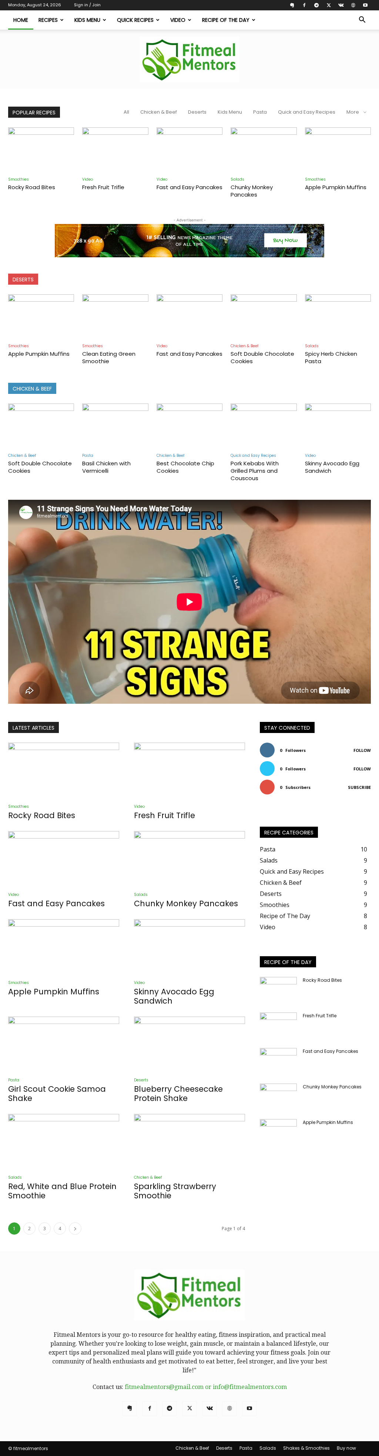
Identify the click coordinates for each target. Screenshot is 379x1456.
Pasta (260, 112)
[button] (362, 20)
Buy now (346, 1448)
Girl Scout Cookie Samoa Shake (57, 1094)
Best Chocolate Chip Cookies (185, 467)
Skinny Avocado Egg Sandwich (332, 467)
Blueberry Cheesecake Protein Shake (178, 1094)
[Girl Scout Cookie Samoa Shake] (63, 1044)
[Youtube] (365, 5)
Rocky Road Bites (31, 187)
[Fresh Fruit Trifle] (115, 150)
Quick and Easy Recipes (306, 112)
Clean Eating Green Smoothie (108, 357)
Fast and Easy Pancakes (189, 187)
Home (20, 20)
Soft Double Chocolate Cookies (262, 357)
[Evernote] (292, 5)
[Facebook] (304, 5)
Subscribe (359, 787)
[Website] (353, 5)
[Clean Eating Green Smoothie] (115, 317)
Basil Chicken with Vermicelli (106, 467)
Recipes (48, 20)
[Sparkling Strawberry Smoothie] (189, 1141)
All (126, 112)
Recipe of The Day (225, 20)
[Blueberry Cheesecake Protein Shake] (189, 1044)
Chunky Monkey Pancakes (252, 190)
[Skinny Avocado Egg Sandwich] (338, 426)
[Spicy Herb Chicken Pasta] (338, 317)
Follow (362, 750)
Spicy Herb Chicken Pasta (331, 357)
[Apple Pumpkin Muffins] (338, 150)
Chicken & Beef (158, 112)
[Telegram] (316, 5)
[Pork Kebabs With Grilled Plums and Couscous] (263, 426)
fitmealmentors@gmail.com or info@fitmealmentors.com (206, 1386)
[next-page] (75, 1228)
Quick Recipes (135, 20)
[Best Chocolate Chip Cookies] (189, 426)
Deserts (197, 112)
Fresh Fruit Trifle (103, 187)
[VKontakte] (340, 5)
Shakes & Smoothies (306, 1448)
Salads (237, 179)
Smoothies (18, 179)
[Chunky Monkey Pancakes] (263, 150)
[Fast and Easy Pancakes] (189, 150)
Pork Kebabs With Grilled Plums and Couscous (255, 470)
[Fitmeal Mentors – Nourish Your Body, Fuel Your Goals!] (189, 60)
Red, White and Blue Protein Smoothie (62, 1191)
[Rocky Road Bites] (41, 150)
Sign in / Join (87, 5)
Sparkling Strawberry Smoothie (175, 1191)
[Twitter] (328, 5)
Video (177, 20)
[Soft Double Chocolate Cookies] (263, 317)
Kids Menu (87, 20)
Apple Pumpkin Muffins (335, 187)
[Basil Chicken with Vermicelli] (115, 426)
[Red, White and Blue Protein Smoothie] (63, 1141)
